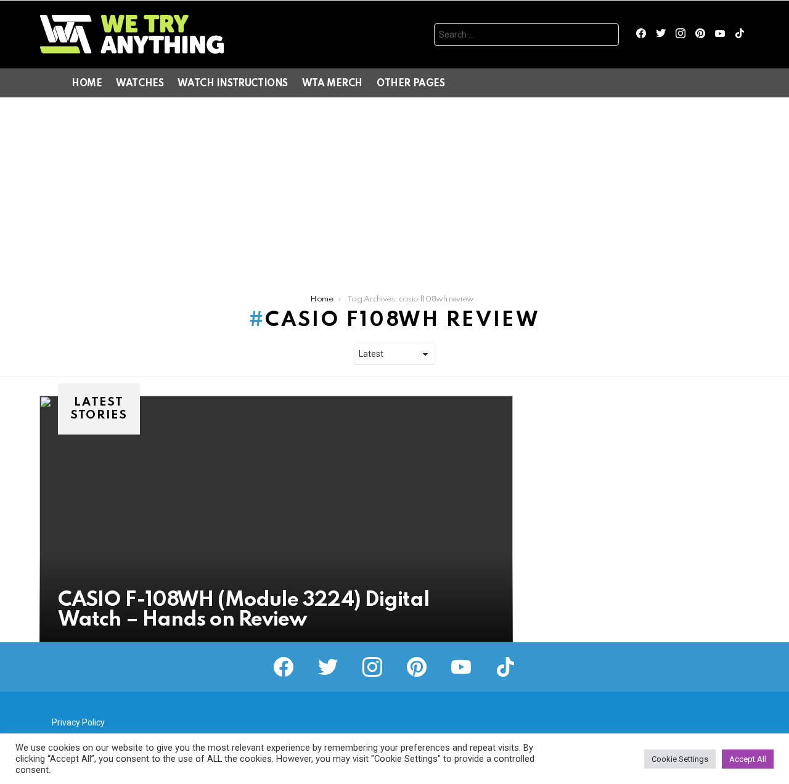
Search (606, 36)
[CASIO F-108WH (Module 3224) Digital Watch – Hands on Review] (276, 519)
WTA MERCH (332, 84)
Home (87, 84)
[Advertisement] (394, 190)
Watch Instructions (232, 84)
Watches (139, 84)
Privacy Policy (78, 722)
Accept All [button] (747, 759)
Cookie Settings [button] (680, 759)
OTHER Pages (410, 84)
